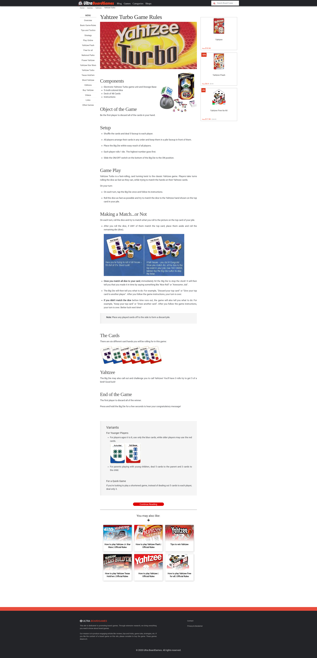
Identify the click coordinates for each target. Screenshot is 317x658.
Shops (148, 3)
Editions (88, 85)
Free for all (88, 50)
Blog (119, 3)
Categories (138, 3)
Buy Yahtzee (88, 90)
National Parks (88, 55)
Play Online (88, 40)
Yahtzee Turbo (88, 70)
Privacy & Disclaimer (195, 626)
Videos (88, 95)
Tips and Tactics (88, 30)
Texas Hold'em (88, 75)
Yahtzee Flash (88, 45)
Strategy (88, 35)
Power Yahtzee (88, 60)
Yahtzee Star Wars (88, 65)
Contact (190, 621)
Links (88, 100)
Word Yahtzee (88, 80)
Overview (88, 20)
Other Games (88, 105)
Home (82, 8)
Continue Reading (148, 504)
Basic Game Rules (88, 25)
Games (127, 3)
